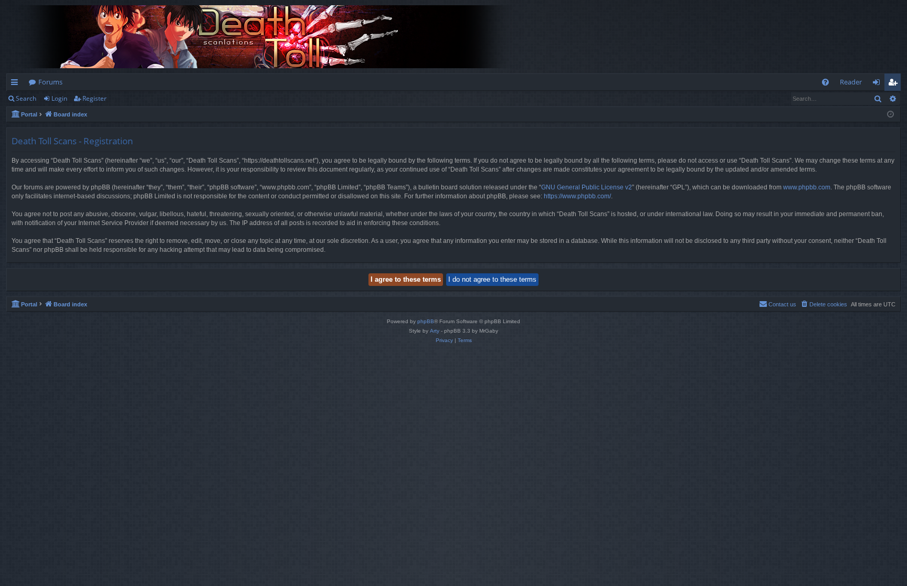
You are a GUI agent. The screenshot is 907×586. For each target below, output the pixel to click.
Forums (50, 82)
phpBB (425, 321)
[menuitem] (825, 82)
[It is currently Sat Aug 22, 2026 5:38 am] (890, 115)
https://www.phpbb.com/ (577, 196)
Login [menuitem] (878, 84)
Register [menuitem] (895, 84)
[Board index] (268, 36)
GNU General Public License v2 (586, 187)
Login (59, 98)
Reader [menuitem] (851, 82)
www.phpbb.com (806, 187)
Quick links (16, 84)
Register (94, 98)
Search (26, 98)
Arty (434, 331)
